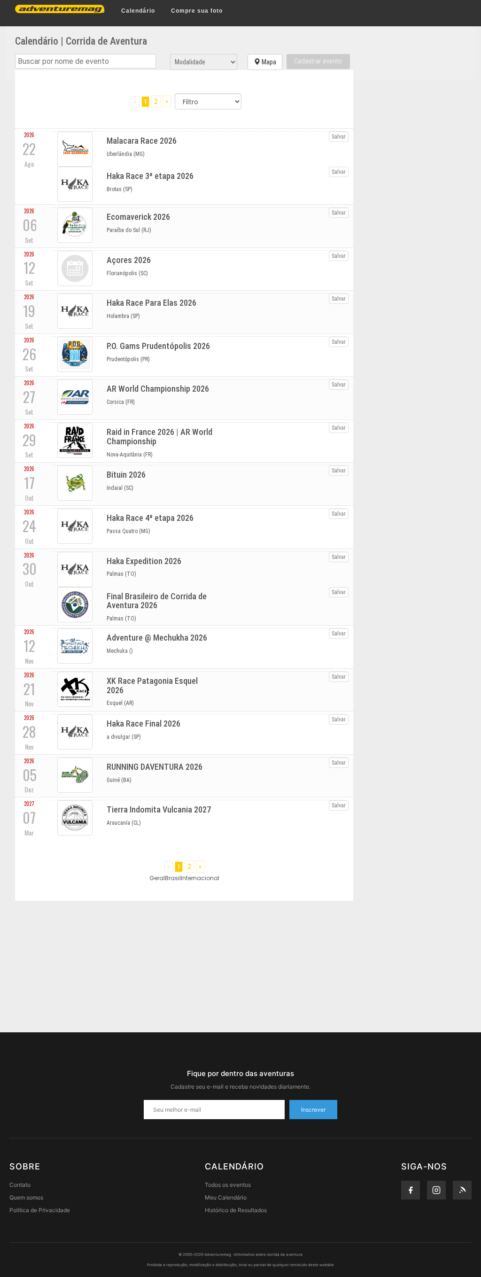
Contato (20, 1184)
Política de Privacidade (39, 1210)
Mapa (268, 62)
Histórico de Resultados (236, 1210)
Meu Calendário (226, 1197)
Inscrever (313, 1109)
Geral (157, 878)
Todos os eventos (228, 1184)
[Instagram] (436, 1190)
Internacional (200, 878)
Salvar (339, 136)
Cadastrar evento (318, 61)
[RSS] (462, 1190)
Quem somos (26, 1197)
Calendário (138, 11)
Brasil (173, 878)
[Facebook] (410, 1190)
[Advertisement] (240, 966)
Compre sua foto (197, 11)
